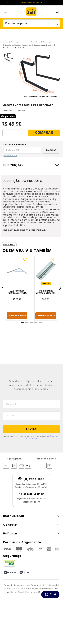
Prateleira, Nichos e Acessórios (18, 45)
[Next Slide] (54, 2)
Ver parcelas (8, 116)
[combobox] (31, 23)
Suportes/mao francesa (44, 45)
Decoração (47, 42)
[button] (38, 73)
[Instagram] (14, 466)
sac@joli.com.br (33, 493)
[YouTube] (21, 466)
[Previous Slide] (8, 2)
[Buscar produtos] (56, 23)
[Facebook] (6, 466)
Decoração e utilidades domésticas (25, 42)
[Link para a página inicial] (5, 42)
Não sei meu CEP (10, 156)
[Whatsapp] (27, 466)
